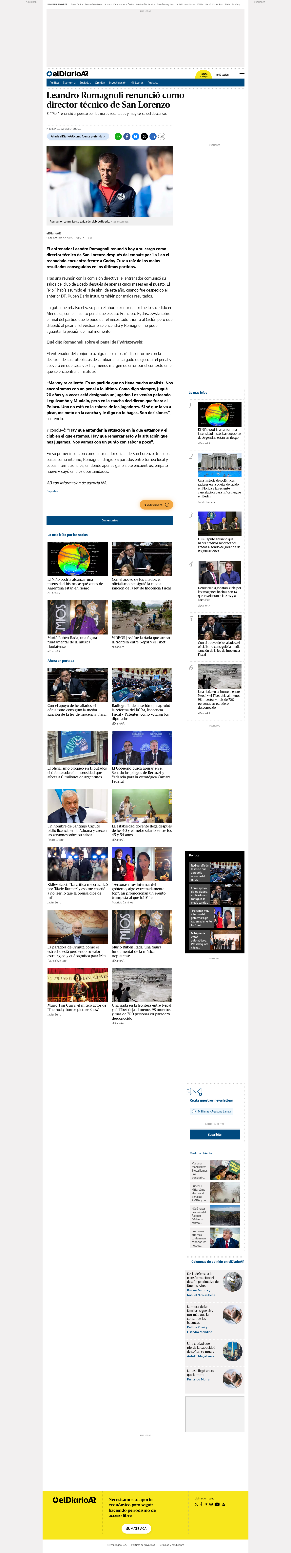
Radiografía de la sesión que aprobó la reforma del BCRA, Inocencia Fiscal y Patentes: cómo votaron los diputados (141, 712)
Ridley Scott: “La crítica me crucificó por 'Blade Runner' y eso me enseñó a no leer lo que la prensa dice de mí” (78, 891)
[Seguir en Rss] (223, 1504)
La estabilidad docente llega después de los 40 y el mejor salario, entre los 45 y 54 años (142, 830)
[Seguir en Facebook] (201, 1504)
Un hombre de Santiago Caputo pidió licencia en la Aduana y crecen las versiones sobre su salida (77, 830)
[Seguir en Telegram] (205, 1504)
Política (54, 82)
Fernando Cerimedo (94, 4)
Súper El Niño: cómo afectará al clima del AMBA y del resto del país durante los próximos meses (199, 1193)
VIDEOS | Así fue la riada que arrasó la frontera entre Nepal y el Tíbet (141, 639)
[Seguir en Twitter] (196, 1504)
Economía (69, 82)
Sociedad (85, 82)
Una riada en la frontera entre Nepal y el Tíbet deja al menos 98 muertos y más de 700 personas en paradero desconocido (141, 1012)
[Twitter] (144, 136)
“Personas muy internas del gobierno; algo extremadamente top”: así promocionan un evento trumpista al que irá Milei (139, 891)
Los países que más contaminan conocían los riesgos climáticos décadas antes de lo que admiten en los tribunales (199, 1238)
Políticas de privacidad (143, 1544)
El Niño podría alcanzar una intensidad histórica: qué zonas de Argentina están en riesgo (75, 583)
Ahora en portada (61, 661)
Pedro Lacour (56, 839)
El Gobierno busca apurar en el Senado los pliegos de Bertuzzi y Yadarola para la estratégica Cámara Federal (141, 775)
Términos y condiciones (171, 1544)
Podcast (152, 82)
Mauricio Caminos (122, 902)
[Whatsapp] (118, 136)
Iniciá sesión (222, 75)
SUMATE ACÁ (136, 1529)
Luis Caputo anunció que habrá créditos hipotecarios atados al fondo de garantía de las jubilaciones (219, 545)
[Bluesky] (135, 136)
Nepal (207, 4)
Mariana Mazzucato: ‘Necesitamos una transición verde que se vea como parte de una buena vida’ (199, 1171)
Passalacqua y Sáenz (166, 4)
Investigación (117, 82)
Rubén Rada (217, 4)
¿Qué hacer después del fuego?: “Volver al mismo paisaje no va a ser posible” (199, 1216)
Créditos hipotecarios (145, 4)
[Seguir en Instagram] (211, 1504)
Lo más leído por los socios (68, 535)
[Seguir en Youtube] (217, 1504)
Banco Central (77, 4)
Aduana (108, 4)
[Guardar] (161, 136)
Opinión (100, 82)
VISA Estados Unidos (186, 4)
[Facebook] (126, 136)
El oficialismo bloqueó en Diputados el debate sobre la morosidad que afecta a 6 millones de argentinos (77, 772)
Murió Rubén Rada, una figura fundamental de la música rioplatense (72, 642)
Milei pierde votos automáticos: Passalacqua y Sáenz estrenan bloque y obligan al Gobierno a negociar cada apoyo (199, 940)
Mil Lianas (137, 82)
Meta (227, 4)
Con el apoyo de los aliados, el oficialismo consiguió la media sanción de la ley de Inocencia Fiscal (141, 583)
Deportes (52, 491)
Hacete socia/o (203, 75)
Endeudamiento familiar (123, 4)
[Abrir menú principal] (242, 73)
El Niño (200, 4)
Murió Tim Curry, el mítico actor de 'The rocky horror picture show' (77, 1007)
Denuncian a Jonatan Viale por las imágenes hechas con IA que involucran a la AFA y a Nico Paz (219, 594)
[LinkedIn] (153, 136)
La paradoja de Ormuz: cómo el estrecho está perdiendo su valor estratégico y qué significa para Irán (77, 951)
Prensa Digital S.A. (117, 1544)
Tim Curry (236, 4)
